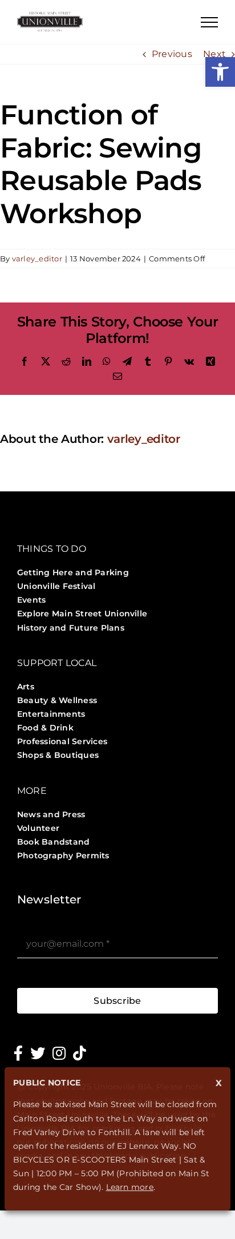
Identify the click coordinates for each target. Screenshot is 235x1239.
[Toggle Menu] (209, 22)
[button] (220, 72)
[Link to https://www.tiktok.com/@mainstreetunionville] (79, 1053)
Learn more (129, 1187)
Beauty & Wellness (57, 700)
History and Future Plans (70, 628)
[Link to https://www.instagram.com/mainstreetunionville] (59, 1053)
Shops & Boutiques (58, 755)
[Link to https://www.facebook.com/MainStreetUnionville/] (18, 1053)
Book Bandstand (53, 842)
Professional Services (62, 741)
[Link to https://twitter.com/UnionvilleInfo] (37, 1053)
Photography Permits (63, 855)
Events (31, 600)
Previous (172, 54)
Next (214, 54)
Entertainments (51, 714)
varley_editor (37, 258)
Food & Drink (45, 728)
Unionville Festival (56, 586)
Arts (25, 686)
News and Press (51, 814)
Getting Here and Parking (73, 572)
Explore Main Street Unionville (82, 613)
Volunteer (38, 828)
